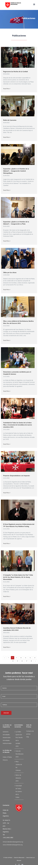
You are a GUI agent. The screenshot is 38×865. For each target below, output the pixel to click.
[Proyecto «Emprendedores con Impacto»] (19, 462)
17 (26, 661)
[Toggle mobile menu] (34, 4)
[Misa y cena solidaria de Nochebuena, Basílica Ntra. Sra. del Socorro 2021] (19, 307)
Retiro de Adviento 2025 (18, 778)
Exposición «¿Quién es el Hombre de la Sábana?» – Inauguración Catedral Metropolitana (16, 171)
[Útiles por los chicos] (19, 259)
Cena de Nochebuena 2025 (19, 754)
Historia (5, 760)
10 (20, 657)
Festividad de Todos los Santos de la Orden (19, 791)
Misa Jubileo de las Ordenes (19, 766)
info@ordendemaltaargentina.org (13, 842)
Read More (6, 88)
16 (22, 661)
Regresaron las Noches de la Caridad (15, 71)
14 (12, 661)
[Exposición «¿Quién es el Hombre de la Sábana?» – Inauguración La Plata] (19, 208)
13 (34, 657)
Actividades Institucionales (7, 742)
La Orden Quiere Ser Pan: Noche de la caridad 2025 (19, 739)
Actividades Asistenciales (6, 736)
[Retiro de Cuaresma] (19, 107)
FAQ (27, 737)
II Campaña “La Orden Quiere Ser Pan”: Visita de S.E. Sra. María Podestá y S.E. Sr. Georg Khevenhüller (18, 577)
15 (17, 661)
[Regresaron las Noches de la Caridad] (19, 58)
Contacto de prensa (30, 732)
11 (25, 657)
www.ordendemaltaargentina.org (13, 844)
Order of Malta (7, 757)
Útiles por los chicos (9, 272)
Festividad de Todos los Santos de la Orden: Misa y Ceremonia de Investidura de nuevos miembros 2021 (17, 425)
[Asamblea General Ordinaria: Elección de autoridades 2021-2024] (19, 614)
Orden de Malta (8, 857)
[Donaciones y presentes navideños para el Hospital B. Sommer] (19, 358)
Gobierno (5, 731)
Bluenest (19, 860)
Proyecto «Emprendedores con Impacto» (16, 475)
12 (30, 657)
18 (31, 661)
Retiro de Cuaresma (9, 120)
